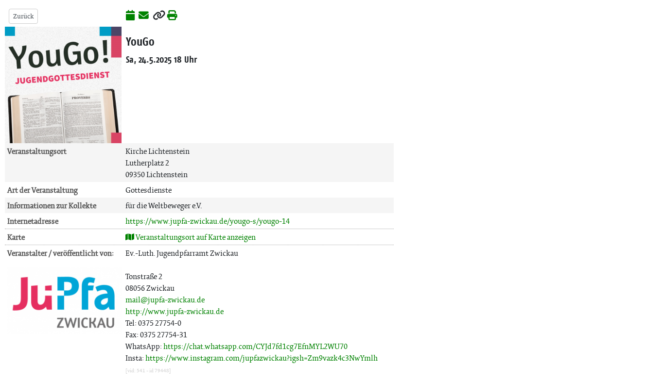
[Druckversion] (172, 16)
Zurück (23, 16)
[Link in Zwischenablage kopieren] (159, 16)
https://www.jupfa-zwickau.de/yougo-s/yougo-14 (207, 221)
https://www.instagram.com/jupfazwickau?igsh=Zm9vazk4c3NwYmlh (261, 358)
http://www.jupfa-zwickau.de (174, 311)
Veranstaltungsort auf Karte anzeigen (195, 237)
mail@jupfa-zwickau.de (165, 300)
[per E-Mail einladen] (144, 16)
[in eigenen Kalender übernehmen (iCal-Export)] (130, 16)
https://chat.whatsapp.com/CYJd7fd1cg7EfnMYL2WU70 (255, 346)
